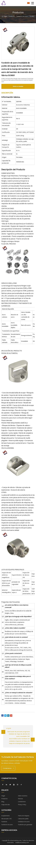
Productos (12, 16)
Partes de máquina (23, 816)
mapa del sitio (5, 804)
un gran (8, 728)
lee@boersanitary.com (22, 842)
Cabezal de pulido (23, 819)
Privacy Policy (22, 804)
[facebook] (2, 784)
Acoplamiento (5, 816)
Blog (2, 801)
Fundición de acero (22, 16)
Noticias (20, 798)
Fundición (4, 821)
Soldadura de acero (24, 821)
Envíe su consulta (18, 86)
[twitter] (10, 784)
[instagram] (17, 784)
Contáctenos (7, 768)
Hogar (5, 16)
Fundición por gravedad (25, 824)
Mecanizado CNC (6, 819)
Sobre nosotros (22, 796)
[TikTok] (21, 784)
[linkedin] (6, 784)
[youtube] (13, 784)
